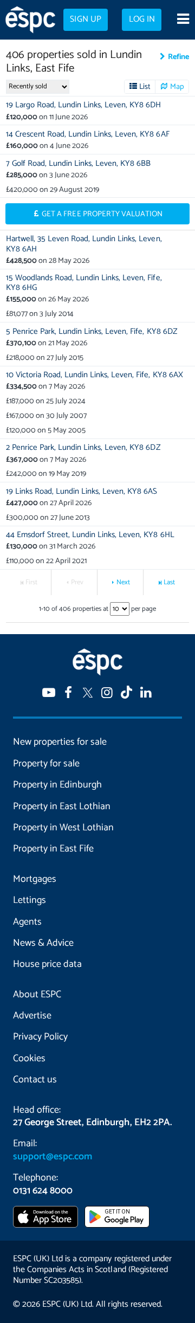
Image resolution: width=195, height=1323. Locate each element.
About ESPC (37, 994)
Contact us (35, 1080)
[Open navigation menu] (183, 20)
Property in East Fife (53, 849)
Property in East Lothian (61, 806)
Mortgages (34, 879)
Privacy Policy (40, 1037)
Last (169, 582)
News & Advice (43, 943)
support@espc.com (52, 1156)
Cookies (29, 1058)
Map (177, 86)
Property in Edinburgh (57, 785)
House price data (47, 964)
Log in (142, 19)
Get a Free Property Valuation (102, 214)
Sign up (85, 19)
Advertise (32, 1016)
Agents (27, 922)
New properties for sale (60, 742)
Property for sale (46, 764)
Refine (178, 56)
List (145, 86)
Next (123, 582)
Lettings (29, 900)
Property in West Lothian (63, 827)
